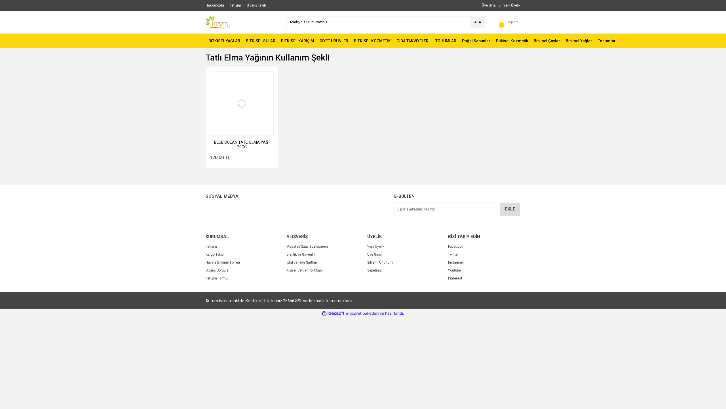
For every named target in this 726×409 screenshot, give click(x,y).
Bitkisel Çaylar (547, 41)
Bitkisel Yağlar (579, 41)
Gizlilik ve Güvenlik (300, 254)
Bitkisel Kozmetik (512, 41)
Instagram (456, 262)
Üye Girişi (374, 254)
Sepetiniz (374, 270)
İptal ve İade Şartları (301, 262)
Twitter (453, 254)
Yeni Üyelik (375, 247)
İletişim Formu (217, 278)
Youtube (454, 270)
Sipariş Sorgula (217, 270)
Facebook (455, 247)
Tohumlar (607, 41)
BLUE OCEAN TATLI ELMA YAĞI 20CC (241, 144)
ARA (477, 22)
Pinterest (455, 278)
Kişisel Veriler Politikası (304, 270)
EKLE (510, 209)
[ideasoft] (333, 313)
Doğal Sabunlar (476, 41)
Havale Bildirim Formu (223, 262)
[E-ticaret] (362, 313)
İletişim (211, 247)
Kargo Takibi (215, 254)
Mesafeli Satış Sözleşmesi (307, 247)
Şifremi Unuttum (380, 262)
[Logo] (218, 22)
